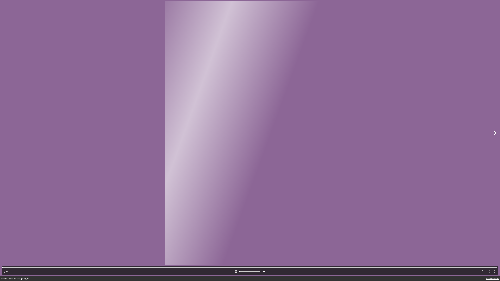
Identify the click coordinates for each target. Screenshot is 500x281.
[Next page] (495, 138)
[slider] (250, 271)
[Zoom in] (264, 271)
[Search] (482, 271)
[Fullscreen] (495, 271)
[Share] (489, 271)
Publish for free (492, 278)
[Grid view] (236, 271)
